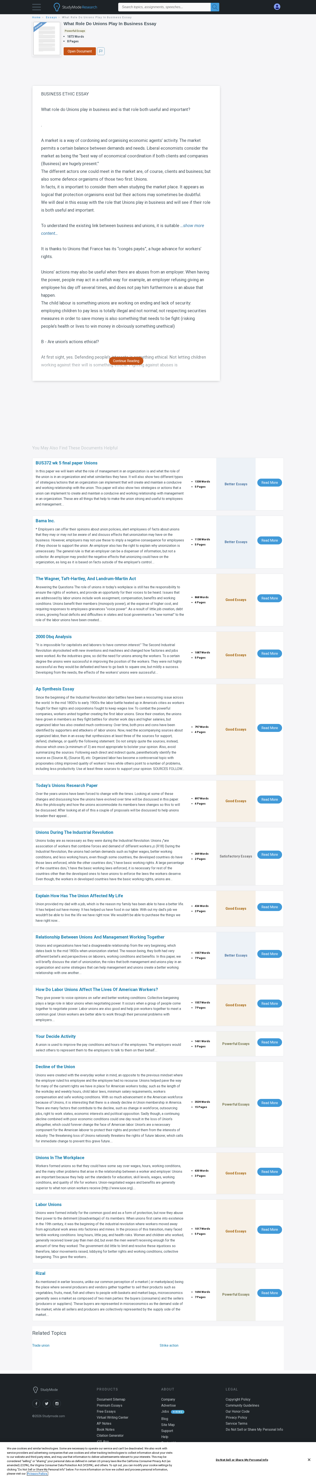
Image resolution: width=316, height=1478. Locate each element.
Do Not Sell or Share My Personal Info (242, 1459)
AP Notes (104, 1423)
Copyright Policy (238, 1399)
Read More (269, 483)
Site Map (168, 1425)
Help (164, 1437)
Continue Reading (126, 361)
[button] (36, 8)
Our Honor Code (238, 1411)
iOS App (103, 1442)
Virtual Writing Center (112, 1417)
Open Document (80, 51)
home (36, 17)
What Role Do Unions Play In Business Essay (110, 23)
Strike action (169, 1345)
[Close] (309, 1459)
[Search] (215, 7)
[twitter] (48, 1406)
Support (167, 1431)
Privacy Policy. (37, 1473)
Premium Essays (109, 1405)
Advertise (168, 1405)
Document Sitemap (111, 1399)
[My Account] (279, 7)
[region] (158, 1460)
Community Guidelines (242, 1405)
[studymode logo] (83, 7)
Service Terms (236, 1423)
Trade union (40, 1345)
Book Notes (106, 1429)
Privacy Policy (236, 1417)
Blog (164, 1419)
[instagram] (57, 1406)
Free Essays (106, 1411)
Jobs (165, 1411)
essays (51, 17)
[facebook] (37, 1406)
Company (168, 1399)
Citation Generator (110, 1435)
